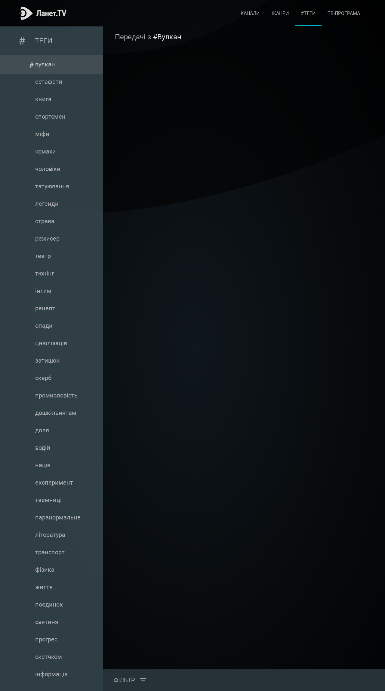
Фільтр (124, 680)
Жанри (280, 13)
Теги (43, 41)
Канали (250, 13)
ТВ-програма (344, 13)
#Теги (308, 13)
